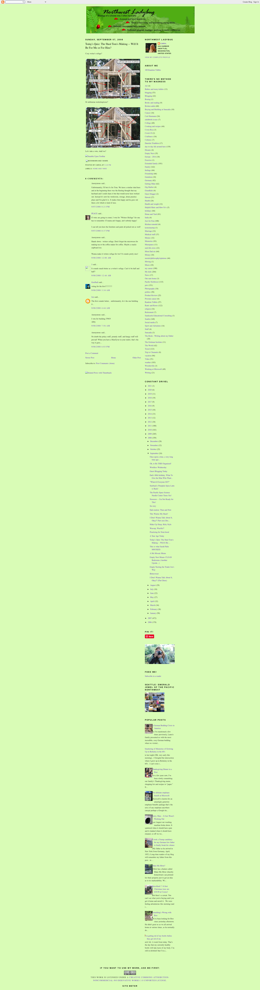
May (152, 597)
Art (146, 85)
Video (147, 359)
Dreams (148, 150)
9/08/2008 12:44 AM (101, 275)
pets (146, 285)
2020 (150, 389)
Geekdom (148, 177)
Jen (92, 297)
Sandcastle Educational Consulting (158, 315)
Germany (148, 180)
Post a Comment (91, 353)
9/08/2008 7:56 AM (100, 325)
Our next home (150, 278)
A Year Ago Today (157, 536)
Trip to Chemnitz (151, 352)
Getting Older (150, 183)
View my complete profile (157, 57)
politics (148, 292)
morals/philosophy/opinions (155, 258)
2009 (150, 434)
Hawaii (147, 197)
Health (147, 200)
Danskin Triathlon (152, 143)
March (153, 605)
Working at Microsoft (153, 369)
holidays (148, 210)
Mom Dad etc (150, 251)
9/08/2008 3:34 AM (100, 290)
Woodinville (149, 365)
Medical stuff (150, 234)
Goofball (94, 282)
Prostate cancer (151, 298)
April (152, 601)
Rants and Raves (151, 305)
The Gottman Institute (153, 342)
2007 (150, 618)
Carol (163, 43)
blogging (148, 92)
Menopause (149, 244)
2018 (150, 397)
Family (147, 167)
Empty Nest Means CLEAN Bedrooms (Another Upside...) (161, 560)
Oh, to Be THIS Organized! (160, 463)
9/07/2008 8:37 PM (100, 230)
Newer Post (89, 357)
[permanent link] (95, 156)
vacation (148, 355)
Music (147, 265)
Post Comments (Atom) (105, 363)
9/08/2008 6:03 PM (100, 346)
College (148, 123)
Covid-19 (148, 133)
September (154, 453)
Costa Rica (149, 129)
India (147, 217)
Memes (148, 237)
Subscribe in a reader (153, 676)
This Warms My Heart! (159, 513)
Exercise (148, 160)
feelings (148, 170)
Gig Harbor (149, 187)
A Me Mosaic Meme (158, 553)
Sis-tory (153, 506)
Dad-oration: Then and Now (160, 510)
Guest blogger (150, 194)
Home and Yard (100, 168)
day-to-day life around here (155, 146)
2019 (150, 394)
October (153, 449)
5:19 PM (108, 165)
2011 (150, 425)
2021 (150, 386)
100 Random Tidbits (153, 70)
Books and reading (152, 102)
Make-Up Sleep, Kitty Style (160, 524)
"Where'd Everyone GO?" (160, 482)
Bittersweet (154, 573)
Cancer (147, 112)
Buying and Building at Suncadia (157, 109)
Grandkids (149, 190)
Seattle (147, 319)
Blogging (148, 96)
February (154, 609)
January (153, 613)
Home (113, 357)
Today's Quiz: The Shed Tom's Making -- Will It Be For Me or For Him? (111, 45)
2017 (150, 401)
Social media (150, 322)
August (153, 585)
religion (148, 309)
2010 (150, 429)
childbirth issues (151, 119)
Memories (149, 241)
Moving (148, 261)
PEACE (94, 213)
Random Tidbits (151, 302)
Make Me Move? (158, 865)
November (154, 445)
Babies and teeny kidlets (154, 89)
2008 (150, 437)
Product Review (151, 295)
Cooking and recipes (153, 126)
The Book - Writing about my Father (159, 336)
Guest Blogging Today (158, 471)
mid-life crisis (150, 248)
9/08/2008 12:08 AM (101, 257)
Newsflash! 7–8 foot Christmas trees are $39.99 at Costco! (160, 889)
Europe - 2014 (150, 156)
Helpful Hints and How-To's (156, 207)
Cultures (148, 139)
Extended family (151, 163)
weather (148, 362)
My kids (148, 271)
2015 (150, 409)
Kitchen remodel (151, 224)
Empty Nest (149, 153)
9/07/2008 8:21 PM (100, 206)
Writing (148, 372)
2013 (150, 417)
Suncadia (148, 332)
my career (148, 268)
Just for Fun (149, 221)
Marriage (148, 231)
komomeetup (150, 227)
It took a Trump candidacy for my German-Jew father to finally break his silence (163, 842)
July (152, 589)
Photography (150, 288)
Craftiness (149, 136)
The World (149, 345)
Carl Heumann (150, 116)
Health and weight (152, 204)
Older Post (137, 357)
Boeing (147, 99)
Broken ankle (150, 106)
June (152, 593)
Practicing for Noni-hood (159, 532)
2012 (150, 421)
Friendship (149, 173)
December (154, 441)
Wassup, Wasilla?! (157, 528)
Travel (147, 349)
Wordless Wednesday (158, 467)
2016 (150, 405)
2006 (150, 622)
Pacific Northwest (152, 282)
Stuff (147, 329)
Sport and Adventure (153, 325)
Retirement (149, 312)
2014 (150, 414)
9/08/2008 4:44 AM (100, 308)
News (147, 275)
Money (147, 254)
